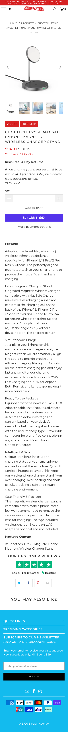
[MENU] (2, 9)
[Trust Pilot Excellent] (34, 564)
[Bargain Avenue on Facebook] (34, 691)
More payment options (34, 226)
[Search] (54, 9)
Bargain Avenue (38, 723)
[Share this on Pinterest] (38, 583)
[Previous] (8, 67)
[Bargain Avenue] (34, 9)
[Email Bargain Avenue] (27, 691)
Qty (7, 190)
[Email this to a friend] (47, 583)
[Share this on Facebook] (29, 583)
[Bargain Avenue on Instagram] (40, 691)
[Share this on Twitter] (19, 583)
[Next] (60, 67)
